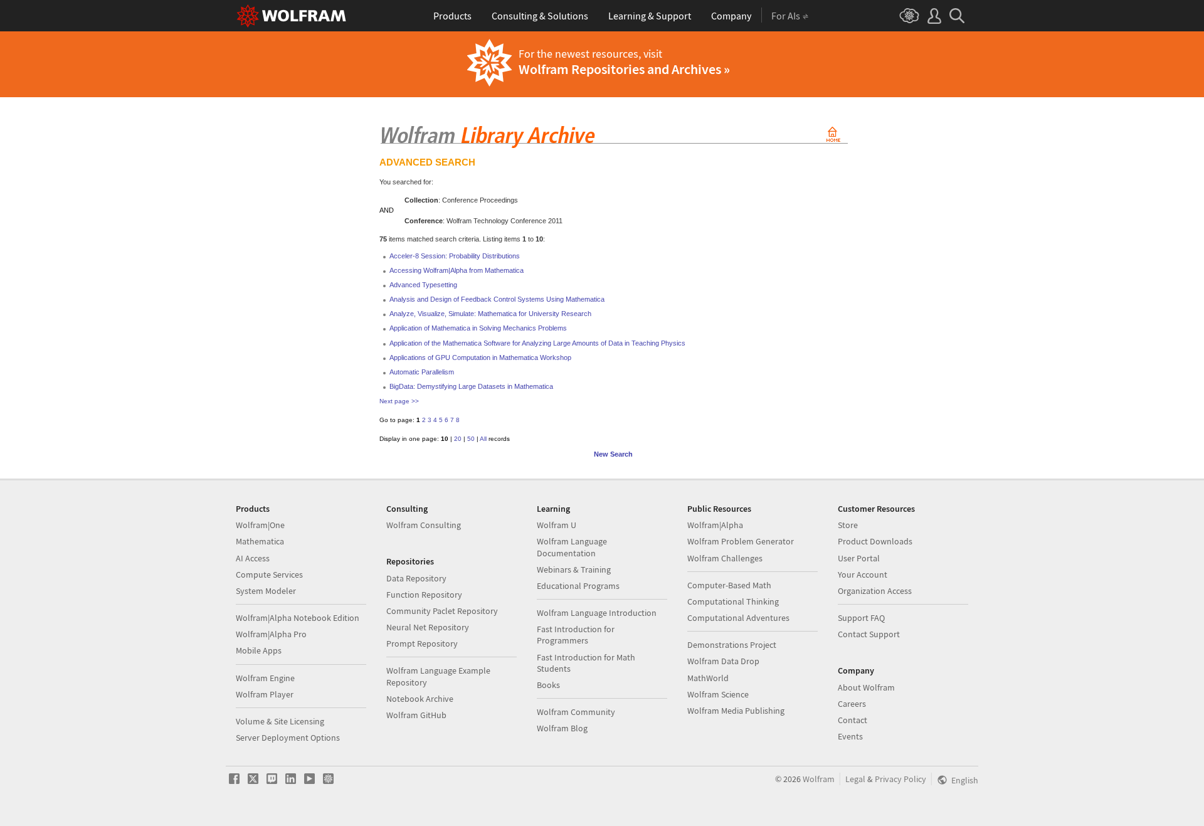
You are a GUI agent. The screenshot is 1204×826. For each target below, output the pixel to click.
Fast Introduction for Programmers (576, 634)
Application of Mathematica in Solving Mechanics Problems (478, 328)
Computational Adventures (738, 617)
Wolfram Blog (562, 728)
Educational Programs (578, 585)
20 (458, 438)
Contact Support (869, 634)
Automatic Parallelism (421, 372)
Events (850, 736)
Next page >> (399, 401)
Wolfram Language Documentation (572, 547)
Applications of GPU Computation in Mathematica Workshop (480, 357)
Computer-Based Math (729, 585)
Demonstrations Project (731, 644)
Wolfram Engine (265, 678)
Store (848, 525)
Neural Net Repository (427, 627)
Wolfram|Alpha (715, 525)
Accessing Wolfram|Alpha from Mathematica (456, 270)
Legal (855, 779)
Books (548, 685)
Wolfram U (556, 525)
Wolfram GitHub (416, 715)
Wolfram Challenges (725, 558)
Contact (852, 720)
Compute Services (269, 574)
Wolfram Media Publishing (735, 710)
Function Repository (424, 594)
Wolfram (819, 779)
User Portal (859, 558)
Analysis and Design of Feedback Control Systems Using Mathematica (497, 299)
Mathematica (260, 541)
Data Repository (416, 578)
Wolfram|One (260, 525)
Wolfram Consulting (423, 525)
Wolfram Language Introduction (597, 612)
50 (471, 438)
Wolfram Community (576, 711)
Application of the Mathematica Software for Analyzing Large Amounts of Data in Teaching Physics (537, 343)
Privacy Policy (900, 779)
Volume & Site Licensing (280, 721)
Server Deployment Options (288, 737)
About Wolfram (866, 687)
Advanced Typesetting (423, 285)
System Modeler (266, 590)
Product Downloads (875, 541)
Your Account (862, 574)
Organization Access (875, 590)
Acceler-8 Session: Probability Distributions (454, 256)
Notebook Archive (419, 698)
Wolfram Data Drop (723, 661)
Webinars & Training (574, 569)
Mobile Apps (259, 650)
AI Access (253, 558)
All (483, 438)
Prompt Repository (422, 643)
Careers (852, 703)
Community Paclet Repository (442, 611)
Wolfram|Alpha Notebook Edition (297, 617)
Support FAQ (861, 617)
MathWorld (708, 678)
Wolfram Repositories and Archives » (624, 69)
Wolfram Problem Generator (740, 541)
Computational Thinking (733, 601)
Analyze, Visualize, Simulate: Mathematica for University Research (490, 313)
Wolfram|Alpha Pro (271, 634)
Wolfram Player (264, 694)
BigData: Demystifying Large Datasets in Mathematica (471, 386)
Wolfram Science (718, 694)
